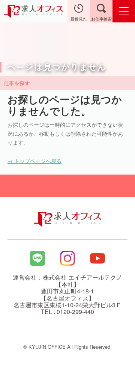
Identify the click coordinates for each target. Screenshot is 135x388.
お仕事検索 (101, 19)
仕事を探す (17, 83)
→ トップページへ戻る (35, 160)
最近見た (78, 19)
